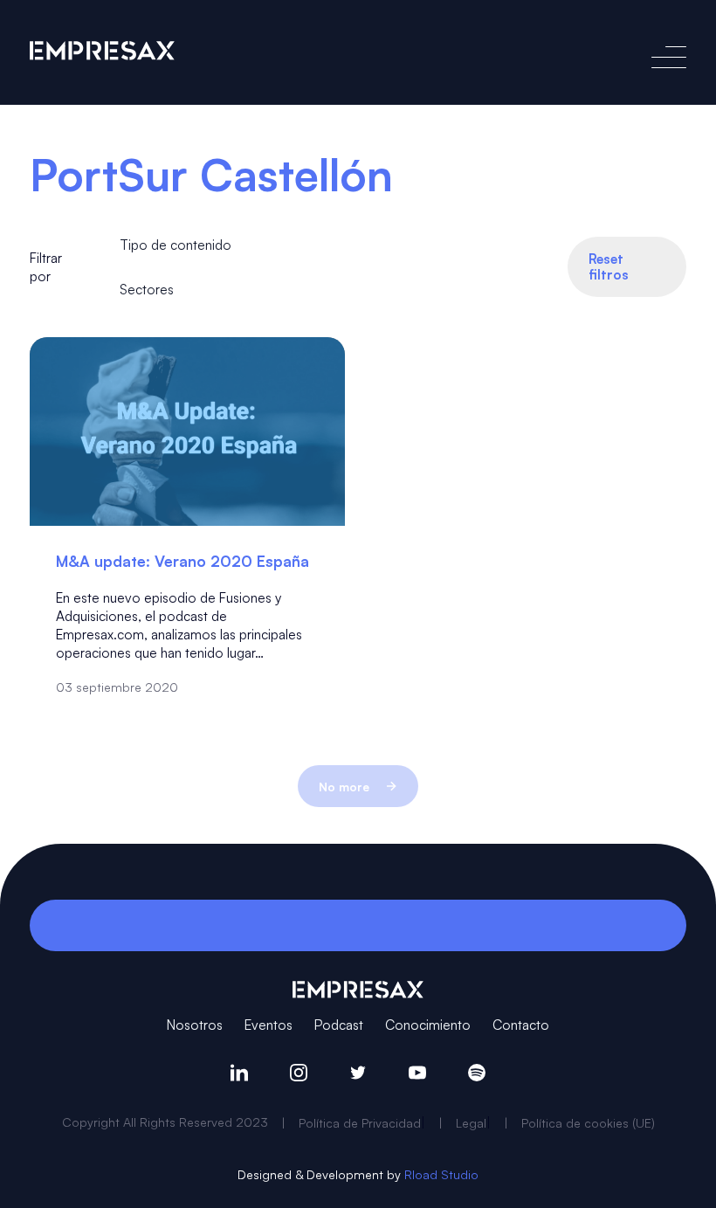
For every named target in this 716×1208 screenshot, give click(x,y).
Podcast (338, 1024)
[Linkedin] (239, 1073)
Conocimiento (428, 1024)
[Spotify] (476, 1073)
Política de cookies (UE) (588, 1122)
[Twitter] (358, 1073)
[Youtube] (417, 1073)
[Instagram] (298, 1073)
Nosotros (195, 1024)
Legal (471, 1122)
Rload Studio (441, 1174)
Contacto (520, 1024)
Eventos (268, 1024)
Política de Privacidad (360, 1122)
